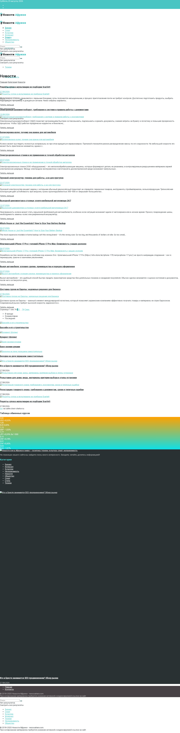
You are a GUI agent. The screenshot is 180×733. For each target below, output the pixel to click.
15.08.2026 (5, 114)
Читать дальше (7, 105)
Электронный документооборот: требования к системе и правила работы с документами (44, 109)
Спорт (7, 30)
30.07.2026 (5, 160)
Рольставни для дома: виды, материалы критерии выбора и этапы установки (38, 377)
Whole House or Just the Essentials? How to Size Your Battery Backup (33, 223)
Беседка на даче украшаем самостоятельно (21, 356)
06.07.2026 (5, 228)
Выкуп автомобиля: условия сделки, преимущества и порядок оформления (37, 266)
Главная (8, 5)
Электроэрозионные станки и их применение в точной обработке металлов (37, 155)
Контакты (9, 8)
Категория (12, 82)
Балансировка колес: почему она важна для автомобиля (28, 132)
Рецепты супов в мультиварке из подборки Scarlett (25, 87)
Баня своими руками (10, 346)
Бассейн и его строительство (14, 327)
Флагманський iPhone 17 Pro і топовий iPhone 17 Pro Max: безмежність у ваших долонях (43, 244)
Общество (9, 42)
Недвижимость (12, 40)
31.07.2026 (5, 137)
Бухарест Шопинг (8, 337)
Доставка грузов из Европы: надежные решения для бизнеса (30, 289)
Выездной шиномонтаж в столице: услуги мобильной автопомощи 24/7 (35, 200)
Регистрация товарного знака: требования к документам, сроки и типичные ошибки (42, 389)
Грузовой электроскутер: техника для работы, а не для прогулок (31, 178)
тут (1, 408)
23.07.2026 (5, 183)
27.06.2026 (5, 294)
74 (23, 309)
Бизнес (8, 28)
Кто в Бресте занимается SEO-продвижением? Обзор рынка (29, 365)
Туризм (8, 67)
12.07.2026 (5, 205)
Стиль (7, 481)
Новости (21, 82)
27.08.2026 (5, 92)
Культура (9, 33)
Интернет (9, 35)
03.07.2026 (5, 271)
